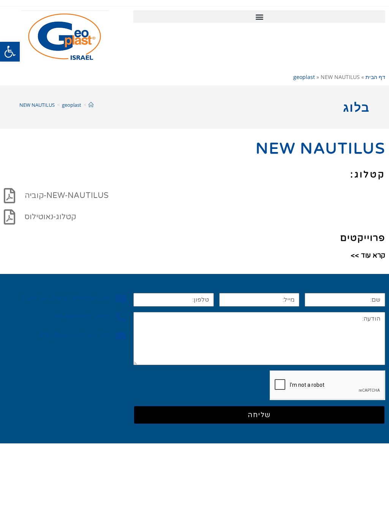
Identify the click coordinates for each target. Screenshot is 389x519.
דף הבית (375, 77)
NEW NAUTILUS (37, 104)
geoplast (304, 77)
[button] (10, 52)
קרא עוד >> (368, 255)
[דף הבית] (91, 104)
